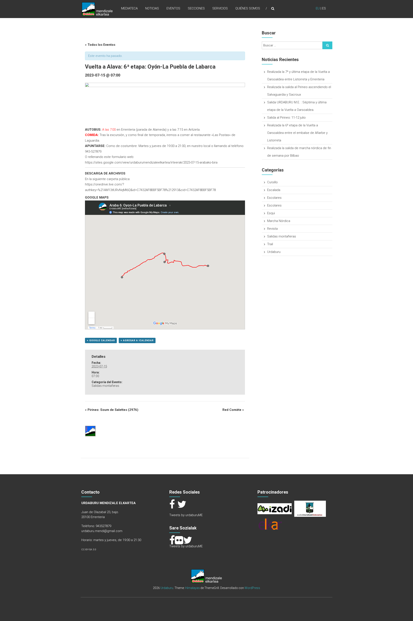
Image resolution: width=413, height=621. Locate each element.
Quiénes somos (247, 8)
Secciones (196, 8)
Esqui (271, 213)
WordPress (252, 588)
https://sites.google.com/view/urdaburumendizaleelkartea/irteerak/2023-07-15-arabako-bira (151, 162)
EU (318, 8)
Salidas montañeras (105, 385)
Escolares (274, 198)
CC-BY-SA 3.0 (88, 549)
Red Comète (233, 410)
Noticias (152, 8)
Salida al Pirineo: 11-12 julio (286, 117)
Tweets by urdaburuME (186, 515)
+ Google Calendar (101, 340)
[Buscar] (327, 45)
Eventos (173, 8)
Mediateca (129, 8)
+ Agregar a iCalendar (137, 340)
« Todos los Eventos (100, 45)
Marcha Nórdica (278, 221)
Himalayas (192, 588)
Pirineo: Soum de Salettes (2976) (111, 410)
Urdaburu (273, 252)
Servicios (220, 8)
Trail (270, 244)
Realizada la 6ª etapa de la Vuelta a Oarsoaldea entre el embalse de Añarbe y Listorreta (297, 132)
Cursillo (272, 182)
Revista (272, 229)
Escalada (273, 190)
